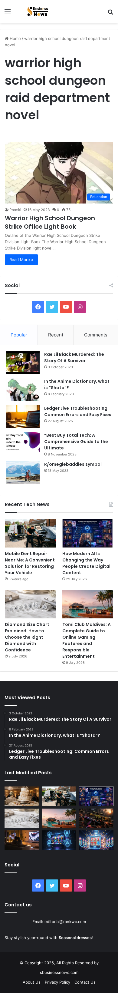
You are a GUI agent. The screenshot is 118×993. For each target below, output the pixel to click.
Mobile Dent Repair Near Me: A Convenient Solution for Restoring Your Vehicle (30, 563)
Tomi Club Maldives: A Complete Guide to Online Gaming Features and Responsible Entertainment (86, 640)
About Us (32, 982)
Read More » (21, 259)
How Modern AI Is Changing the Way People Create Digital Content (86, 563)
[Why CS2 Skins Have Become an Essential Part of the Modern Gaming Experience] (96, 818)
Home (14, 38)
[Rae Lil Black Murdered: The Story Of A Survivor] (23, 362)
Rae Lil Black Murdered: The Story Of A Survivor (74, 357)
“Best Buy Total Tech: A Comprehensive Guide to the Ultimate (76, 441)
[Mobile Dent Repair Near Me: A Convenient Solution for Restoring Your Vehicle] (30, 533)
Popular (19, 335)
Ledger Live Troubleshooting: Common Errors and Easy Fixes (77, 411)
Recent (55, 335)
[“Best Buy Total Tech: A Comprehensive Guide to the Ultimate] (23, 443)
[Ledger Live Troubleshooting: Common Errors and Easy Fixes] (23, 416)
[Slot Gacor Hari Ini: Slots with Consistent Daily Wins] (96, 840)
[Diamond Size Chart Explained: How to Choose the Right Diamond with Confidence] (30, 604)
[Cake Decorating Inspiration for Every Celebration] (22, 796)
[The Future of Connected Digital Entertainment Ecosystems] (22, 840)
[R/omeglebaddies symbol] (23, 472)
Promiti (15, 209)
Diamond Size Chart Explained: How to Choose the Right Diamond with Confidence (27, 637)
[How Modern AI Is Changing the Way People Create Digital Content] (87, 533)
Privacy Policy (57, 982)
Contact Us (85, 982)
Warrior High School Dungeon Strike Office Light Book (50, 222)
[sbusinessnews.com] (39, 11)
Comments (95, 335)
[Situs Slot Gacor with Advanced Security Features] (59, 840)
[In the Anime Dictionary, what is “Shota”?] (23, 389)
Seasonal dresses (75, 937)
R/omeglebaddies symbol (73, 464)
